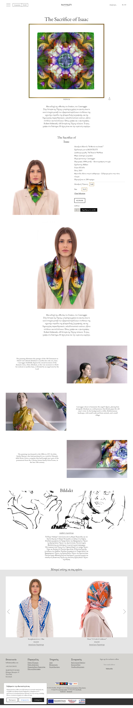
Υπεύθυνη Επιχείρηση (77, 667)
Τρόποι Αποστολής (33, 665)
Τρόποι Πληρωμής (33, 663)
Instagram (69, 691)
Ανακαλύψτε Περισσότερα (36, 645)
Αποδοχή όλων (38, 700)
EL (123, 5)
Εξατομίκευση (53, 665)
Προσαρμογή (12, 700)
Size (75, 189)
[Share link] (109, 99)
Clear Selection (79, 193)
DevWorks (78, 689)
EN (125, 5)
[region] (25, 693)
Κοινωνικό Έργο (75, 665)
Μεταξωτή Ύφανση (81, 184)
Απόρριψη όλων (25, 700)
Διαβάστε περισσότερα (66, 533)
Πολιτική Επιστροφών (34, 669)
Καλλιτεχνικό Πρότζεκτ (78, 663)
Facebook (63, 691)
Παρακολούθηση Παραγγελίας (36, 667)
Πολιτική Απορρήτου (72, 688)
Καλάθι (25, 5)
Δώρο (50, 663)
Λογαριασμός (17, 5)
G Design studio (62, 689)
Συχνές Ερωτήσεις (54, 667)
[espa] (66, 701)
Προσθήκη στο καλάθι (89, 210)
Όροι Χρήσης (82, 688)
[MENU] (8, 5)
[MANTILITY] (66, 5)
